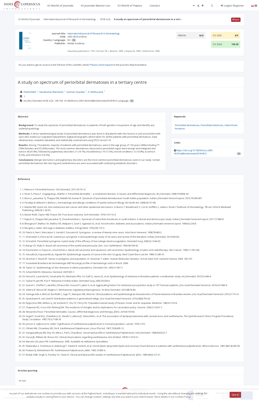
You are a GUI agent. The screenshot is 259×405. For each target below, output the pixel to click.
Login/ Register (234, 5)
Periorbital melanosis (212, 125)
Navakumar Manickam (51, 91)
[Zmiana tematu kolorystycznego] (212, 5)
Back (236, 19)
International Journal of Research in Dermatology (70, 19)
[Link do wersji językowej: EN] (255, 5)
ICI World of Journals (29, 19)
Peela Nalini (30, 91)
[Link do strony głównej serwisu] (22, 5)
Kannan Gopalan (76, 91)
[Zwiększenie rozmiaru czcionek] (204, 5)
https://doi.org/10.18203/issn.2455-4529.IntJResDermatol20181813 (193, 152)
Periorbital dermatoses (187, 125)
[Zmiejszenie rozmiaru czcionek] (192, 5)
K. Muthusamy (95, 91)
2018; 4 (105, 19)
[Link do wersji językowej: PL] (252, 5)
